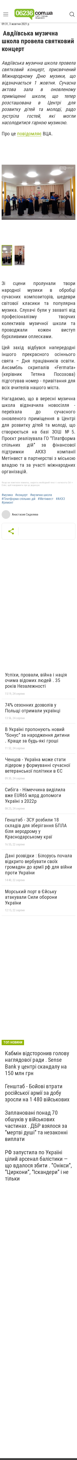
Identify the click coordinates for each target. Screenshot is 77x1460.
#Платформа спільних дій (18, 499)
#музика (7, 495)
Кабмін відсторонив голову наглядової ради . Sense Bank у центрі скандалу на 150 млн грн (37, 1063)
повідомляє (29, 134)
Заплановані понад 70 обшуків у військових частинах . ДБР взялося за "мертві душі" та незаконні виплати (36, 1126)
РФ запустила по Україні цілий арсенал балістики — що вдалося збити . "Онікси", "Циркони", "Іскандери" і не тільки (38, 1165)
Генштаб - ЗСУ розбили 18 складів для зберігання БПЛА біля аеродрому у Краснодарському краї (36, 828)
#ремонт (7, 502)
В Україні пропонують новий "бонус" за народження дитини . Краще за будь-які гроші (37, 735)
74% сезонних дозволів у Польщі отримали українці (32, 708)
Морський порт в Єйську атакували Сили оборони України (31, 897)
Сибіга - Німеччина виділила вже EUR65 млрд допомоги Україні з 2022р (35, 795)
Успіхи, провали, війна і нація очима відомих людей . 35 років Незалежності (36, 680)
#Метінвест (45, 499)
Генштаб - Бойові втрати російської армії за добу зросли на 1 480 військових (37, 1093)
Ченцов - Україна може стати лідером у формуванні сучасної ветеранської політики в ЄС (37, 765)
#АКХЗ (60, 499)
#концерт (21, 495)
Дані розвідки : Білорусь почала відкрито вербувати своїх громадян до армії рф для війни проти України (38, 864)
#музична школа (41, 495)
